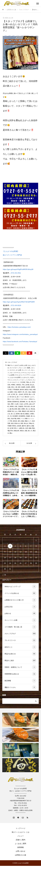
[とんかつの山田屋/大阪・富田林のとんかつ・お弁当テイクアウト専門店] (18, 3)
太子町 (13, 394)
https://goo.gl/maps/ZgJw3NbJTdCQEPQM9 (19, 302)
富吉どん (32, 399)
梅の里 (22, 414)
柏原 (31, 411)
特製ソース (20, 418)
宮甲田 (26, 394)
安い (17, 394)
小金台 (21, 404)
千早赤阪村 (15, 389)
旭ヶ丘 (28, 409)
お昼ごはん (27, 365)
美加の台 (17, 423)
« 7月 (4, 575)
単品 (30, 389)
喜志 (15, 392)
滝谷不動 (13, 418)
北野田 (33, 387)
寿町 (12, 404)
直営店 (15, 421)
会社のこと (9, 647)
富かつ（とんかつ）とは (20, 832)
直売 (19, 421)
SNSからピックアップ (12, 586)
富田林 (10, 401)
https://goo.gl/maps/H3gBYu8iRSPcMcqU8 (18, 269)
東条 (19, 411)
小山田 (16, 404)
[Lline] (17, 353)
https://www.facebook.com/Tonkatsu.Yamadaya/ (20, 341)
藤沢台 (29, 426)
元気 (12, 387)
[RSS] (27, 817)
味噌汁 (12, 392)
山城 (30, 404)
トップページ (20, 828)
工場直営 (20, 406)
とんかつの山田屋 (15, 377)
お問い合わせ (20, 851)
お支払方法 (9, 607)
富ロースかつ (12, 399)
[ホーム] (3, 9)
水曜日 (32, 414)
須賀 (26, 430)
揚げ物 (12, 409)
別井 (19, 387)
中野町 (13, 385)
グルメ (20, 368)
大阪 (29, 392)
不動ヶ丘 (28, 382)
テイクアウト (27, 375)
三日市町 (22, 382)
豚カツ (16, 428)
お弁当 (21, 365)
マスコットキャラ (13, 380)
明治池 (33, 409)
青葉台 (22, 430)
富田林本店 (15, 401)
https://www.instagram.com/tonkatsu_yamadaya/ (20, 334)
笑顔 (12, 423)
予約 (23, 385)
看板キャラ (28, 421)
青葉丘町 (16, 430)
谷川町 (12, 428)
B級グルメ (11, 365)
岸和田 (12, 406)
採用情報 (20, 847)
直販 (22, 421)
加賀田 (23, 387)
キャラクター (14, 368)
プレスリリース (10, 640)
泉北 (9, 418)
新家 (19, 409)
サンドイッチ (26, 370)
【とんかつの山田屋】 (11, 251)
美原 (21, 423)
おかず (17, 365)
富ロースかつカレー (22, 399)
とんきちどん (25, 377)
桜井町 (18, 414)
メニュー (20, 836)
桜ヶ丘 (13, 414)
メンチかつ (28, 380)
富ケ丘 (14, 397)
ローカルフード (14, 382)
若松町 (19, 426)
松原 (28, 411)
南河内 (22, 389)
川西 (15, 406)
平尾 (25, 406)
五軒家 (27, 385)
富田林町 (22, 401)
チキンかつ (18, 375)
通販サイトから (10, 687)
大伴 (26, 392)
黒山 (11, 433)
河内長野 (15, 416)
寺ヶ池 (28, 401)
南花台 (27, 389)
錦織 (30, 428)
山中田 (26, 404)
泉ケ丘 (33, 416)
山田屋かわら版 (20, 855)
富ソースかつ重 (22, 397)
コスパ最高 (26, 368)
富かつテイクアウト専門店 (12, 255)
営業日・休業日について (13, 667)
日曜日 (23, 409)
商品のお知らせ (10, 654)
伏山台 (32, 385)
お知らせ (8, 613)
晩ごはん (15, 411)
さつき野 (18, 370)
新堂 (15, 409)
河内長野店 (21, 416)
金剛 (20, 428)
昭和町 (10, 411)
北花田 (28, 387)
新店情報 (8, 681)
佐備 (9, 387)
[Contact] (23, 817)
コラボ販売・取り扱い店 (13, 627)
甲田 (11, 421)
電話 (33, 428)
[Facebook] (18, 817)
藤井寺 (24, 426)
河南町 (28, 416)
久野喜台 (18, 385)
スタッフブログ (12, 362)
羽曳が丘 (31, 423)
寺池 (32, 401)
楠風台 (27, 414)
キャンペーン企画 (11, 620)
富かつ (31, 394)
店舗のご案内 (20, 840)
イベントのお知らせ (12, 593)
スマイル (24, 372)
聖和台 (14, 426)
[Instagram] (14, 817)
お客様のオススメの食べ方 (14, 600)
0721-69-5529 (16, 305)
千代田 (10, 389)
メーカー (22, 380)
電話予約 (10, 430)
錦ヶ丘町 (25, 428)
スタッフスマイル (15, 372)
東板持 (24, 411)
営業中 (20, 392)
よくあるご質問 (20, 843)
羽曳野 (10, 426)
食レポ (30, 430)
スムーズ (30, 372)
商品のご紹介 (9, 660)
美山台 (26, 423)
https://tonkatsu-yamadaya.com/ (19, 327)
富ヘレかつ (30, 397)
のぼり (32, 377)
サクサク (12, 370)
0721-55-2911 (16, 273)
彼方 (28, 406)
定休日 (21, 394)
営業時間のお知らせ (12, 674)
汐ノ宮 (10, 416)
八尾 (15, 387)
